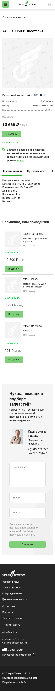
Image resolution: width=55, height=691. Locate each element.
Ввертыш (27, 331)
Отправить (27, 544)
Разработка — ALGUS (14, 682)
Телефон (17, 512)
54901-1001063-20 (33, 234)
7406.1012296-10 (32, 326)
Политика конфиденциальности (20, 677)
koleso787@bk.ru (38, 453)
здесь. (20, 160)
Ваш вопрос (19, 467)
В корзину (11, 134)
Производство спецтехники (17, 654)
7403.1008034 (30, 279)
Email (16, 497)
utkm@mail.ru (9, 632)
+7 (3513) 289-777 (12, 625)
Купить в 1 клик (11, 142)
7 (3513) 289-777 (38, 449)
